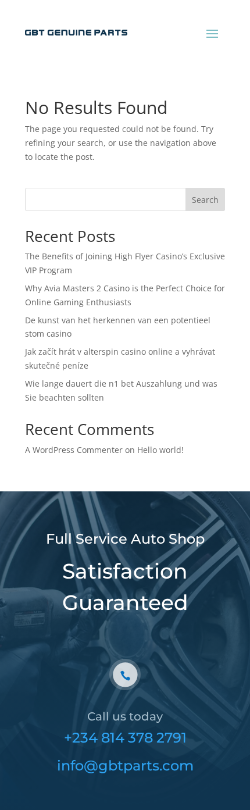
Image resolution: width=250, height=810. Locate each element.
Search (205, 199)
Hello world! (160, 449)
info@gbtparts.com (125, 765)
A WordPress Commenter (74, 449)
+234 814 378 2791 (125, 737)
